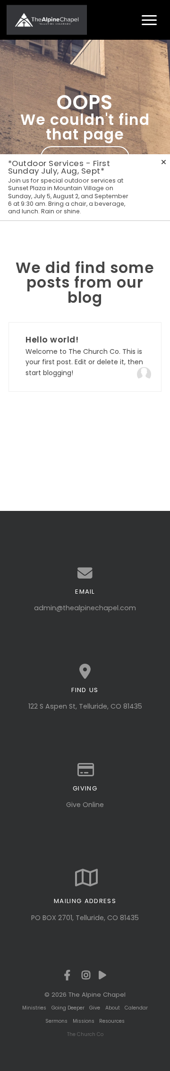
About (112, 1007)
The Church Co (85, 1034)
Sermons (56, 1021)
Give (94, 1007)
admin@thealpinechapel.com (85, 608)
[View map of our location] (85, 671)
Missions (83, 1021)
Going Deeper (68, 1007)
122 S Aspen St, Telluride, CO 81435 (85, 706)
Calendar (136, 1007)
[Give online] (85, 770)
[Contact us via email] (85, 573)
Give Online (85, 804)
